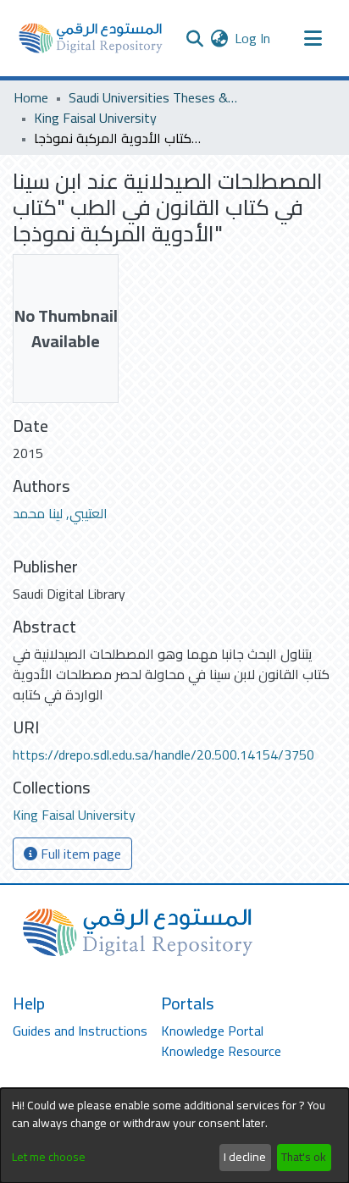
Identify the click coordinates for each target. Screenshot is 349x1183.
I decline (245, 1157)
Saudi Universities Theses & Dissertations (153, 97)
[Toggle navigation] (312, 38)
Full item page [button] (79, 853)
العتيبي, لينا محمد (60, 513)
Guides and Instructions (80, 1030)
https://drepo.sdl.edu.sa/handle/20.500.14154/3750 (163, 754)
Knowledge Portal (212, 1030)
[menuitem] (219, 38)
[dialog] (174, 1135)
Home (31, 97)
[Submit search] (194, 38)
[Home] (91, 38)
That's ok (303, 1157)
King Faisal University (95, 118)
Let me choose (49, 1157)
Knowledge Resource (221, 1051)
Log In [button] (253, 38)
